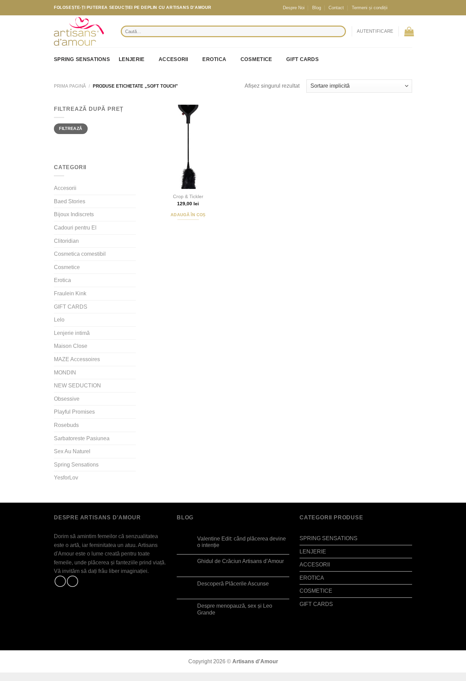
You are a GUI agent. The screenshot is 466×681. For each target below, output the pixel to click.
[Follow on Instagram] (401, 7)
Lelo (59, 320)
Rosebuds (66, 425)
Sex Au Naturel (72, 451)
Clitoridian (66, 241)
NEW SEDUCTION (77, 385)
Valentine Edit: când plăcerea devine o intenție (241, 542)
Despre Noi (294, 7)
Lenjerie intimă (72, 333)
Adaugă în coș (188, 215)
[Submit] (339, 31)
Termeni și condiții (370, 7)
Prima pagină (70, 86)
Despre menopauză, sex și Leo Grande (234, 609)
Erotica (62, 280)
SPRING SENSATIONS (82, 59)
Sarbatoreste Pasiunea (82, 438)
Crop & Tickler (188, 196)
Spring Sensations (76, 465)
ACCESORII (173, 59)
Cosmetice (67, 267)
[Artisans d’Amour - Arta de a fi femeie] (82, 31)
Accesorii (65, 188)
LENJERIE (131, 59)
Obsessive (66, 399)
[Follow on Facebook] (395, 7)
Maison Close (70, 346)
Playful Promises (74, 412)
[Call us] (414, 7)
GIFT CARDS (302, 59)
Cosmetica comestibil (80, 254)
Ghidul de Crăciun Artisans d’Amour (240, 561)
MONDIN (65, 372)
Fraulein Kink (70, 293)
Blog (316, 7)
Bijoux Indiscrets (74, 214)
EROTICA (214, 59)
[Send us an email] (408, 7)
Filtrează (70, 128)
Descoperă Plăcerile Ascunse (233, 584)
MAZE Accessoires (77, 359)
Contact (336, 7)
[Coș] (409, 31)
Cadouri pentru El (75, 228)
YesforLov (66, 477)
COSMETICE (256, 59)
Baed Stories (69, 201)
